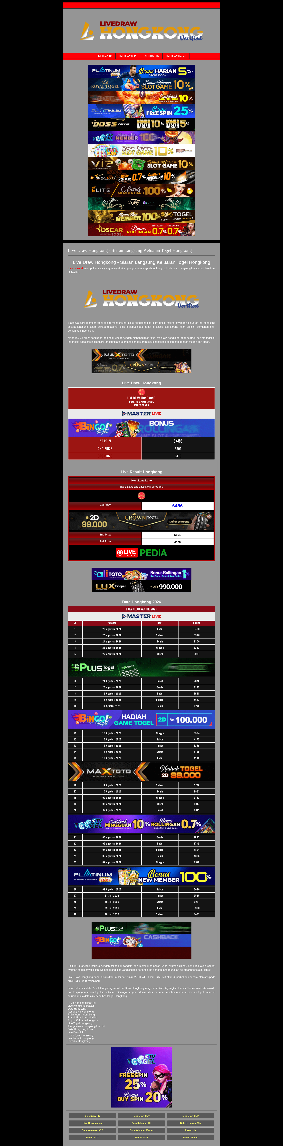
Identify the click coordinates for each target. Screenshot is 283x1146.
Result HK (190, 1130)
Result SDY (92, 1137)
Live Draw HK (104, 56)
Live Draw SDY (150, 56)
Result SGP (141, 1137)
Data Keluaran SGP (92, 1130)
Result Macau (190, 1137)
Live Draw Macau (176, 56)
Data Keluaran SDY (190, 1123)
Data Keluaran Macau (141, 1130)
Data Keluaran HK (141, 1123)
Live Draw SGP (127, 56)
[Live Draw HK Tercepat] (141, 71)
